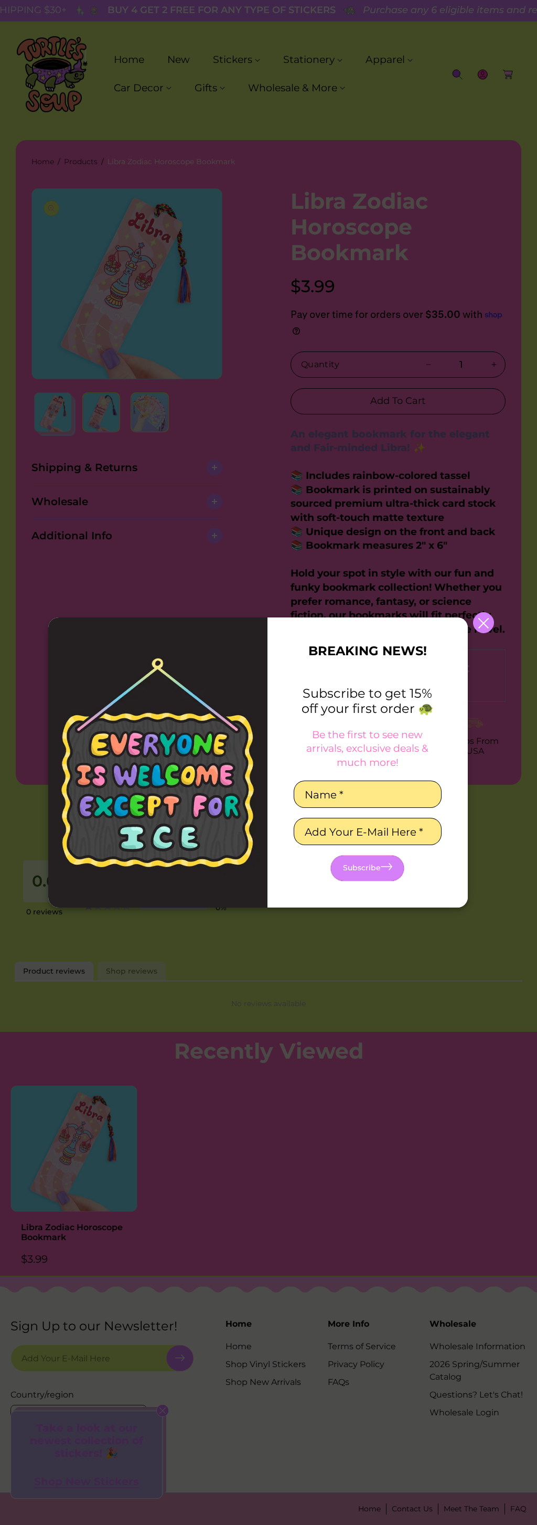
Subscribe (362, 867)
